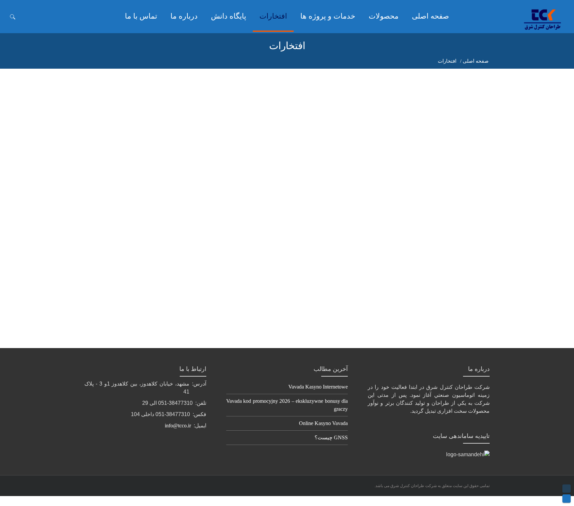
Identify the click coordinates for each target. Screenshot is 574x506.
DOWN (566, 498)
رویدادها (99, 220)
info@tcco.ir (178, 425)
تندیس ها (287, 212)
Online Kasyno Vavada (323, 423)
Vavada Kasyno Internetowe (318, 387)
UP (566, 488)
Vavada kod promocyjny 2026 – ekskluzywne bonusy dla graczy (287, 405)
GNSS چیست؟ (331, 437)
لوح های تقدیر (475, 293)
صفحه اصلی (476, 61)
